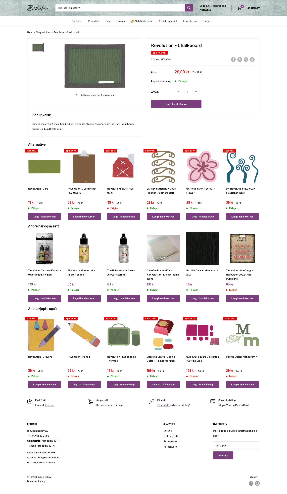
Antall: (155, 91)
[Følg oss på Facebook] (251, 483)
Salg (108, 20)
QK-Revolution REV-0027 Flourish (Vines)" (240, 190)
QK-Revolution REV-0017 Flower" (200, 190)
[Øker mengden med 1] (195, 91)
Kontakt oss (190, 20)
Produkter (94, 20)
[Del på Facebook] (233, 59)
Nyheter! (77, 20)
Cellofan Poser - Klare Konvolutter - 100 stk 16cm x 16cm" (163, 274)
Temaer (120, 20)
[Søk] (189, 7)
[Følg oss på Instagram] (257, 483)
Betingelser (170, 441)
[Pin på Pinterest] (239, 59)
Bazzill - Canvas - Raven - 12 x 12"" (202, 272)
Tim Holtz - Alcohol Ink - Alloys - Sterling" (121, 272)
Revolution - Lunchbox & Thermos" (121, 358)
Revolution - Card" (38, 188)
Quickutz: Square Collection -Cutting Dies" (202, 358)
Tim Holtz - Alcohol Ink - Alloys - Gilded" (81, 272)
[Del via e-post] (252, 59)
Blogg (206, 20)
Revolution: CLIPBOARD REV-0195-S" (82, 190)
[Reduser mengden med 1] (178, 91)
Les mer (49, 405)
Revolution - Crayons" (40, 356)
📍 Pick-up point (167, 20)
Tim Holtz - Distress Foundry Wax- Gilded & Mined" (44, 272)
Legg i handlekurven (176, 103)
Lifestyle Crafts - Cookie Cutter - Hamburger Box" (161, 358)
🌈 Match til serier (141, 20)
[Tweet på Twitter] (246, 59)
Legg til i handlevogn (44, 384)
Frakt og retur (171, 435)
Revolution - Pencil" (79, 356)
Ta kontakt (163, 405)
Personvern (170, 446)
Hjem (30, 32)
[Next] (258, 181)
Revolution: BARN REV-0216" (120, 190)
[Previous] (29, 181)
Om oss (167, 430)
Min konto (205, 9)
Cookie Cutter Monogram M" (242, 356)
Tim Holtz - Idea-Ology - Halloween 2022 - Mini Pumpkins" (239, 274)
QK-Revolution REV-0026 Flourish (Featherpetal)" (161, 190)
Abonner (223, 455)
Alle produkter (43, 32)
